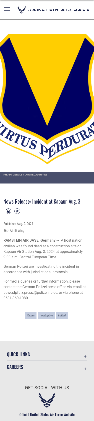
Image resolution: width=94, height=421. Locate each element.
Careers (15, 367)
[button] (7, 9)
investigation (46, 315)
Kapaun (30, 315)
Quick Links (18, 354)
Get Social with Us (47, 387)
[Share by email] (17, 211)
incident (62, 315)
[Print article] (8, 211)
